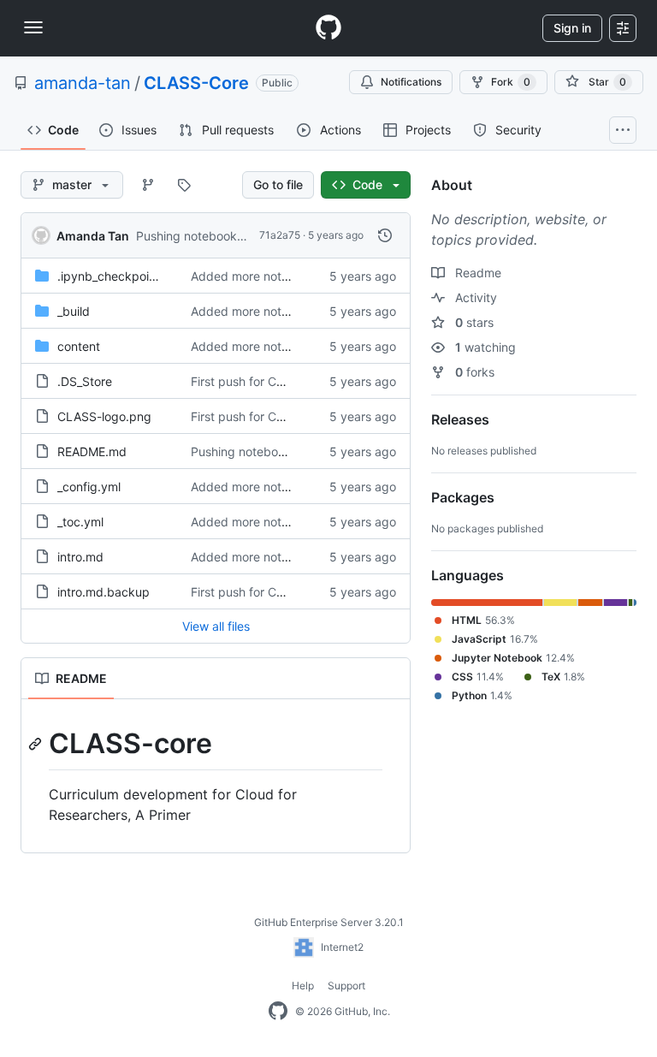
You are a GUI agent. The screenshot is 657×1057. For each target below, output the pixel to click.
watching (485, 347)
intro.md (80, 556)
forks (474, 372)
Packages (462, 497)
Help (303, 985)
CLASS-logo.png (104, 416)
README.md (92, 451)
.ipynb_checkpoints (111, 276)
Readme (476, 272)
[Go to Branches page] (148, 185)
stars (474, 322)
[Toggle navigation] (33, 27)
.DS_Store (84, 381)
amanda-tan (82, 83)
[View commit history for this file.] (385, 235)
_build (73, 311)
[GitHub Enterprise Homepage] (278, 1012)
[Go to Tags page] (184, 185)
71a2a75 (279, 235)
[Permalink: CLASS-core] (37, 744)
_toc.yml (80, 521)
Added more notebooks (257, 276)
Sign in (572, 28)
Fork (510, 81)
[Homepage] (328, 28)
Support (346, 985)
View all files (216, 626)
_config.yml (89, 486)
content (78, 346)
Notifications (411, 81)
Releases (460, 419)
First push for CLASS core (263, 381)
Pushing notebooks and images (223, 236)
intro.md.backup (103, 592)
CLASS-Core (196, 83)
